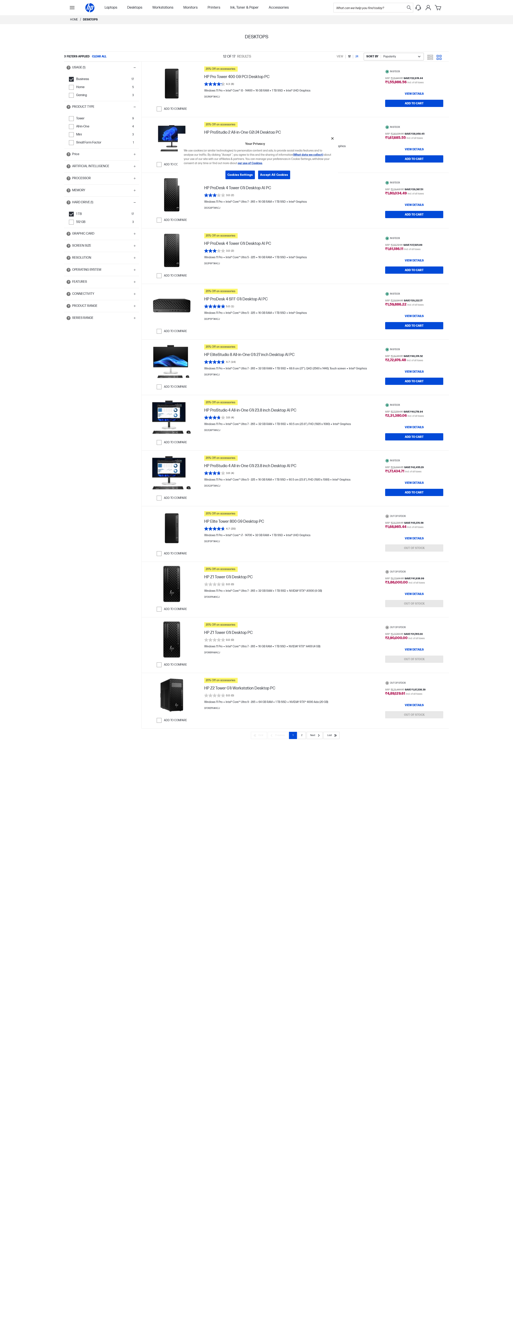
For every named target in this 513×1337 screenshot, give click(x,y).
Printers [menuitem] (214, 7)
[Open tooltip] (69, 68)
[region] (258, 160)
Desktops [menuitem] (134, 7)
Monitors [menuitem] (190, 7)
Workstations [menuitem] (162, 7)
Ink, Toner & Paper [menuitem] (244, 7)
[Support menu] (418, 8)
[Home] (89, 7)
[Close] (332, 138)
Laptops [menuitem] (111, 7)
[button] (101, 68)
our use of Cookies (250, 163)
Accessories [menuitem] (279, 7)
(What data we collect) (308, 155)
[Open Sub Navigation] (72, 7)
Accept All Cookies (274, 175)
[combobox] (394, 56)
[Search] (409, 8)
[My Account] (428, 8)
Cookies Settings (240, 175)
